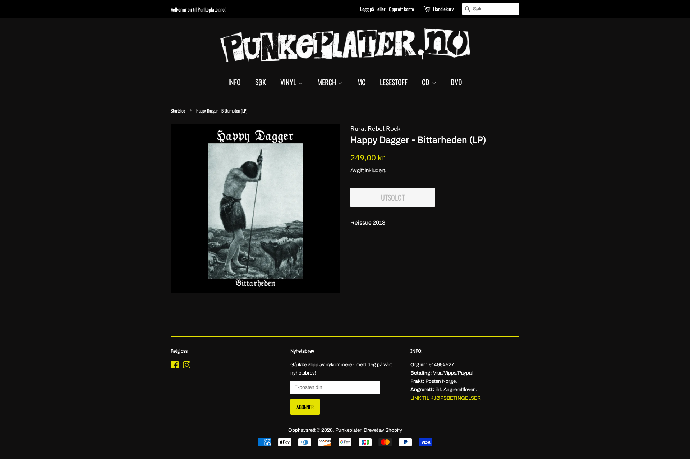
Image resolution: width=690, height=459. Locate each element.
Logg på (367, 9)
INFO (234, 82)
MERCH (327, 82)
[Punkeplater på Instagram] (186, 366)
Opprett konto (401, 9)
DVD (456, 82)
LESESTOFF (394, 82)
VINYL (289, 82)
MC (361, 82)
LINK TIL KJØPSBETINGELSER (445, 398)
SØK (260, 82)
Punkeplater (348, 430)
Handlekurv (443, 9)
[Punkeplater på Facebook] (175, 366)
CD (426, 82)
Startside (178, 110)
